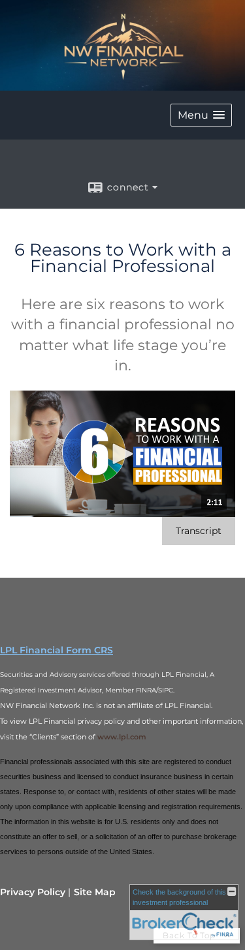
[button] (201, 115)
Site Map (95, 892)
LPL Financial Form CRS (56, 650)
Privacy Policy (32, 892)
